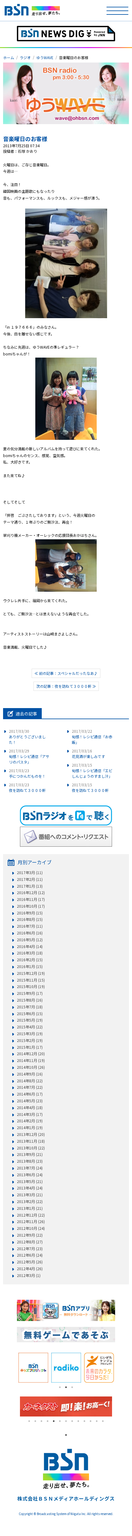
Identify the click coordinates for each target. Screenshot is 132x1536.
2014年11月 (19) (31, 1060)
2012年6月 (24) (30, 1255)
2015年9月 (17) (30, 993)
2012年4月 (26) (30, 1268)
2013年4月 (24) (30, 1187)
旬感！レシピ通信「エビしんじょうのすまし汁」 (92, 770)
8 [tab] (72, 1421)
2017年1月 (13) (30, 886)
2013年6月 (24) (30, 1174)
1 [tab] (60, 1387)
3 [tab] (72, 1387)
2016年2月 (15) (30, 959)
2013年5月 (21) (30, 1181)
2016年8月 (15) (30, 919)
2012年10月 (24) (31, 1228)
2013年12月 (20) (31, 1134)
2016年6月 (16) (30, 932)
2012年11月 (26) (31, 1221)
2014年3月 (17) (30, 1114)
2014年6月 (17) (30, 1094)
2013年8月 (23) (30, 1161)
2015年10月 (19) (31, 986)
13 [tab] (103, 1421)
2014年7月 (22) (30, 1087)
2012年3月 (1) (29, 1275)
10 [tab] (84, 1421)
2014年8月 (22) (30, 1080)
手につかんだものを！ (27, 773)
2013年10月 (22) (31, 1147)
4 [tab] (48, 1421)
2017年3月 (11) (30, 872)
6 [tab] (60, 1421)
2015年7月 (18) (30, 1006)
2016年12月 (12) (31, 892)
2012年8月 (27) (30, 1241)
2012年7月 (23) (30, 1248)
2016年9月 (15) (30, 912)
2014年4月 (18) (30, 1107)
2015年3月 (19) (30, 1033)
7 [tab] (66, 1421)
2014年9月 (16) (30, 1074)
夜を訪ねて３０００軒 (27, 787)
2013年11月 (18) (31, 1141)
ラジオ (25, 57)
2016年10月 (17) (31, 906)
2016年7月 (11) (30, 926)
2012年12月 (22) (31, 1215)
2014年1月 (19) (30, 1127)
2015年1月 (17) (30, 1047)
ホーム (8, 57)
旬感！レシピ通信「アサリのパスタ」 (29, 756)
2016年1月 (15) (30, 966)
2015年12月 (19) (31, 973)
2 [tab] (66, 1387)
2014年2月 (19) (30, 1120)
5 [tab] (54, 1421)
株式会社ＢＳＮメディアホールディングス (66, 1498)
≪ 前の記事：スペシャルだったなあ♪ (66, 673)
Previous (12, 1367)
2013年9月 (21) (30, 1154)
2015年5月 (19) (30, 1020)
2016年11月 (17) (31, 899)
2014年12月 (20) (31, 1053)
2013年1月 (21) (30, 1208)
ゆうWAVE (44, 57)
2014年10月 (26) (31, 1067)
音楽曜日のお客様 (25, 139)
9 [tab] (78, 1421)
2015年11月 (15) (31, 980)
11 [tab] (90, 1421)
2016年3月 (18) (30, 952)
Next (120, 1367)
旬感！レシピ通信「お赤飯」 (92, 736)
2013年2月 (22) (30, 1201)
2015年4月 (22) (30, 1026)
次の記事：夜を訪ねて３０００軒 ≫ (66, 686)
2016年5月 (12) (30, 939)
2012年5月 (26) (30, 1261)
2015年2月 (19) (30, 1040)
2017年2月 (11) (30, 879)
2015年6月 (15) (30, 1013)
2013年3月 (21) (30, 1194)
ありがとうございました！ (27, 736)
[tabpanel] (33, 1368)
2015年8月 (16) (30, 1000)
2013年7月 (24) (30, 1167)
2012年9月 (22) (30, 1235)
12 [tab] (97, 1421)
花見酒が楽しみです (88, 753)
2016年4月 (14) (30, 946)
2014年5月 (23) (30, 1100)
